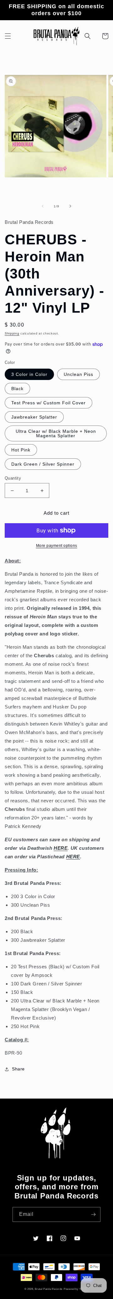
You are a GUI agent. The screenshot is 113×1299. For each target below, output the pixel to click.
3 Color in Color (29, 374)
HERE (60, 848)
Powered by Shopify (76, 1288)
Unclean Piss (78, 374)
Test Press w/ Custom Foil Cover (48, 402)
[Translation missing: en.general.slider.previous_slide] (43, 206)
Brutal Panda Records (48, 1288)
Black (17, 388)
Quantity (13, 478)
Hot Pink (20, 449)
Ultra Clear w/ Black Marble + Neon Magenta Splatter (56, 433)
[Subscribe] (93, 1214)
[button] (8, 36)
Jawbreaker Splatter (34, 417)
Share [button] (18, 1068)
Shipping (12, 333)
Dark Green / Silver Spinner (42, 464)
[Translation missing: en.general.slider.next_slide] (70, 206)
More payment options (56, 545)
